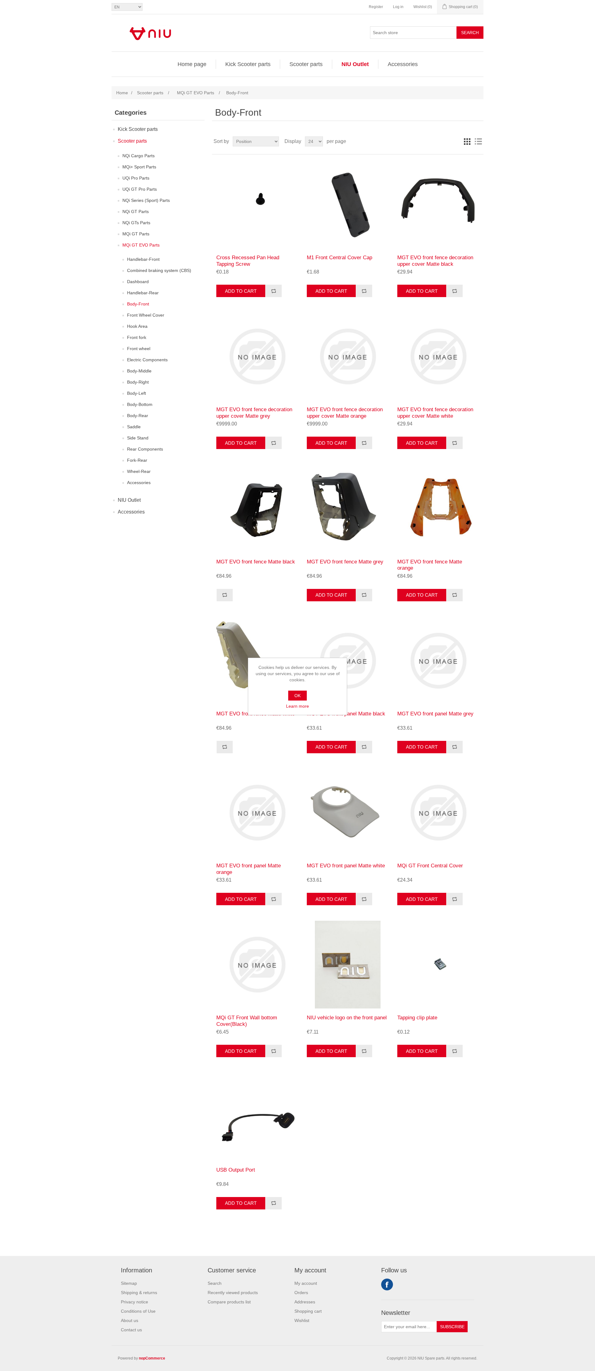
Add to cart (241, 291)
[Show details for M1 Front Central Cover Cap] (347, 204)
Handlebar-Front (143, 259)
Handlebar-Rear (143, 292)
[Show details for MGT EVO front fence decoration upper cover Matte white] (438, 356)
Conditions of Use (138, 1311)
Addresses (304, 1301)
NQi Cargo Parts (138, 155)
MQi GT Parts (135, 233)
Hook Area (137, 326)
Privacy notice (134, 1301)
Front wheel (138, 348)
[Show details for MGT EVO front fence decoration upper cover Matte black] (438, 204)
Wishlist (301, 1320)
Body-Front (138, 303)
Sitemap (129, 1283)
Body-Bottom (139, 404)
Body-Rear (137, 415)
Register (376, 7)
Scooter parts (306, 64)
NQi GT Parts (135, 211)
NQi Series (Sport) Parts (146, 200)
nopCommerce (152, 1358)
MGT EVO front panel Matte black (346, 714)
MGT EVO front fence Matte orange (429, 565)
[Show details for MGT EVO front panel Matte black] (347, 661)
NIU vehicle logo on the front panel (347, 1018)
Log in (398, 7)
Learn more (297, 706)
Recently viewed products (233, 1292)
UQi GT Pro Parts (139, 189)
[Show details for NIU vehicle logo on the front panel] (347, 964)
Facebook (387, 1284)
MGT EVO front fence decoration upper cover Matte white (435, 413)
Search (470, 32)
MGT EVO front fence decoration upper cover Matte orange (345, 413)
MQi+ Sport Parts (139, 166)
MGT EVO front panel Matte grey (435, 714)
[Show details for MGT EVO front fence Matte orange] (438, 508)
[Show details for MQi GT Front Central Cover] (438, 813)
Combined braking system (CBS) (159, 270)
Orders (301, 1292)
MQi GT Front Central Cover (430, 866)
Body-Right (138, 382)
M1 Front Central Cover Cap (339, 257)
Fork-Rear (137, 460)
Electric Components (147, 359)
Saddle (134, 426)
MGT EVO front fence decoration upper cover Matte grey (254, 413)
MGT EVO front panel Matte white (346, 866)
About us (129, 1320)
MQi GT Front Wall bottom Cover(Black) (246, 1021)
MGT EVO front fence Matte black (255, 562)
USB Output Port (235, 1170)
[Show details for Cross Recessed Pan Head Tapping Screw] (257, 204)
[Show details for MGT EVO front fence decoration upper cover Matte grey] (257, 356)
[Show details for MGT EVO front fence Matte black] (257, 508)
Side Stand (137, 437)
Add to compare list (273, 291)
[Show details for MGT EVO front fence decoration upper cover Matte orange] (347, 356)
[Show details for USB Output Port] (257, 1116)
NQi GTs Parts (136, 222)
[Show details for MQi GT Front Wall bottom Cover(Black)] (257, 964)
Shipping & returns (139, 1292)
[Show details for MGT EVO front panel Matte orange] (257, 813)
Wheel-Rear (139, 471)
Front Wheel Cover (145, 315)
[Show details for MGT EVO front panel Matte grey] (438, 661)
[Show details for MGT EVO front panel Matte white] (347, 813)
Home (122, 92)
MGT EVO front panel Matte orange (248, 869)
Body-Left (136, 393)
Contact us (131, 1329)
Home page (192, 64)
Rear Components (145, 449)
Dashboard (138, 281)
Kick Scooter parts (248, 64)
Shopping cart (308, 1311)
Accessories (403, 64)
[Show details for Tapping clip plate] (438, 964)
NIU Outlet (355, 64)
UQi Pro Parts (135, 178)
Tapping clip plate (417, 1018)
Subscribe (452, 1326)
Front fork (136, 337)
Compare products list (229, 1301)
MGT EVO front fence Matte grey (345, 562)
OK (297, 695)
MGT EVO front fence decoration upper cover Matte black (435, 261)
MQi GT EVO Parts (141, 245)
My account (305, 1283)
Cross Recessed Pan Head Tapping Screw (247, 261)
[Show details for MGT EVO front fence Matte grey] (347, 508)
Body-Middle (139, 370)
